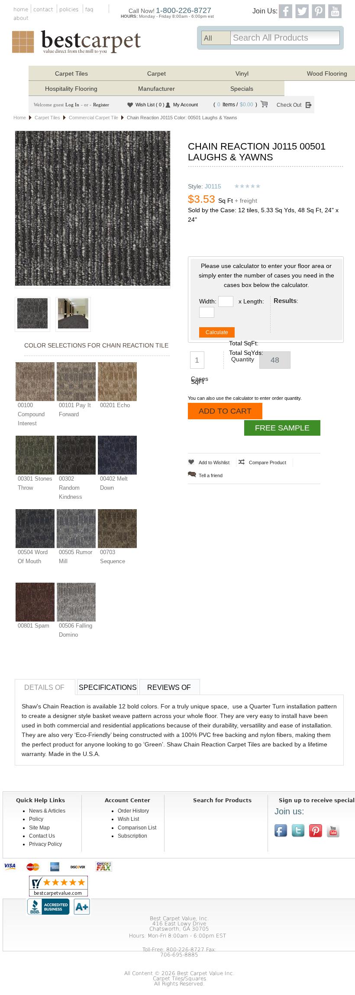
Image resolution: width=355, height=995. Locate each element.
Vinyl (242, 73)
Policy (36, 819)
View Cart (263, 105)
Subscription (132, 836)
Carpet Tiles (71, 73)
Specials (241, 88)
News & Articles (47, 811)
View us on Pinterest (315, 830)
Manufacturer (156, 88)
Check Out (289, 105)
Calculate (217, 332)
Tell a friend (211, 475)
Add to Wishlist (214, 462)
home (20, 9)
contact (43, 9)
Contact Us (42, 836)
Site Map (39, 828)
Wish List (150, 104)
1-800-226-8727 (183, 10)
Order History (133, 811)
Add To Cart (225, 411)
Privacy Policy (45, 844)
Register (101, 104)
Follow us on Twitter (298, 830)
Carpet (156, 73)
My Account (185, 104)
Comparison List (137, 828)
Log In (72, 104)
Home (19, 117)
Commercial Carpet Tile (93, 117)
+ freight (246, 200)
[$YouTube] (332, 830)
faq (89, 9)
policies (68, 9)
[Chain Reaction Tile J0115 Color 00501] (92, 209)
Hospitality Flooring (71, 88)
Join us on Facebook (280, 830)
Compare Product (267, 462)
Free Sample (282, 428)
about (21, 18)
